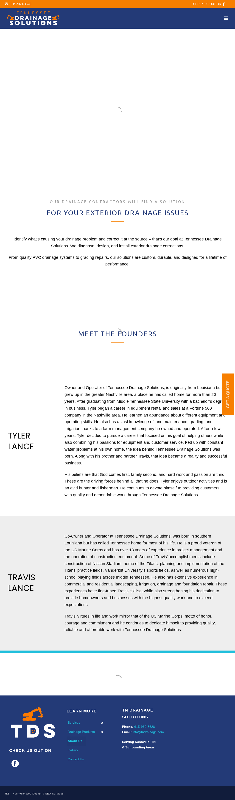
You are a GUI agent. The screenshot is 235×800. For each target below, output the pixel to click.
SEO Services (54, 793)
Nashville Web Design (27, 793)
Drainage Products (81, 732)
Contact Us (76, 759)
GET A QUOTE (228, 394)
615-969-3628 (21, 4)
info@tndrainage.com (148, 732)
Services (74, 722)
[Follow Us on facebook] (15, 764)
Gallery (73, 750)
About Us (75, 741)
